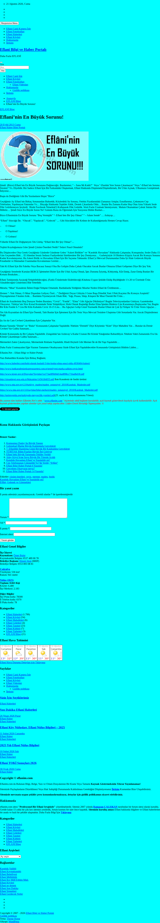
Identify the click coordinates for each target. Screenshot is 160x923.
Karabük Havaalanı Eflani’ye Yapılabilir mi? (28, 460)
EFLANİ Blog (7, 109)
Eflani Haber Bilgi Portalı (12, 127)
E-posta (4, 528)
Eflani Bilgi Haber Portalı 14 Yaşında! (25, 471)
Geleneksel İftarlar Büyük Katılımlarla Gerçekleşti (31, 446)
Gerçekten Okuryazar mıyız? (20, 468)
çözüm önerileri (17, 476)
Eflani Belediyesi (8, 874)
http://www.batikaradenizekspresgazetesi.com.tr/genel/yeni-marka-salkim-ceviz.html (41, 368)
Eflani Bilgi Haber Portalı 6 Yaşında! (24, 465)
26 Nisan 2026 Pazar (10, 716)
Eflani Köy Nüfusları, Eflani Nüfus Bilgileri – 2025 (32, 727)
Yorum (4, 517)
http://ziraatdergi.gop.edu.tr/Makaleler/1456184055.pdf (27, 379)
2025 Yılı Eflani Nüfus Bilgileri (19, 745)
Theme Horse (13, 918)
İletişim (9, 42)
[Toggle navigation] (1, 62)
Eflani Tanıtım (13, 625)
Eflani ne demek (8, 885)
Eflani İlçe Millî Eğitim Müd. (14, 880)
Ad (2, 522)
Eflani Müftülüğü (8, 877)
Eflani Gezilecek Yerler (11, 894)
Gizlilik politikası (20, 90)
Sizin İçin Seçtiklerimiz (14, 697)
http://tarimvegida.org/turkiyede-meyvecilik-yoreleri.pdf (27, 395)
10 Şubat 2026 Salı (9, 751)
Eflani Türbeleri (14, 631)
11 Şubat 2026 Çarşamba (12, 733)
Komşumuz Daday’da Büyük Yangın (24, 443)
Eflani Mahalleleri (15, 620)
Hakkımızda (12, 40)
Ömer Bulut (19, 555)
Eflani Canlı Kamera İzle (18, 28)
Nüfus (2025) (7, 580)
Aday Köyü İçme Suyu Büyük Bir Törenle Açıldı (30, 457)
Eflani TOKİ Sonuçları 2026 (18, 763)
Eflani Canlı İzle (14, 76)
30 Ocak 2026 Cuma (10, 769)
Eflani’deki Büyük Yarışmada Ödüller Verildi (28, 454)
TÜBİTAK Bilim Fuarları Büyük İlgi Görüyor (29, 451)
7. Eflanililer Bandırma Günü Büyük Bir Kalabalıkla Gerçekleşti (38, 448)
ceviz (28, 476)
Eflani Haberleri (14, 34)
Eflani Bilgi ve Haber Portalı (23, 49)
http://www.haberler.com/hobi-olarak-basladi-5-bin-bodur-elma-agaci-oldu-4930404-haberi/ (45, 363)
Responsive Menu (9, 23)
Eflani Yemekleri (8, 891)
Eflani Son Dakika (9, 888)
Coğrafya (5, 569)
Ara (2, 64)
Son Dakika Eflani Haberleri (18, 709)
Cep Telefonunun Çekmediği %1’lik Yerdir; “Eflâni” (32, 463)
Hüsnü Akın (25, 561)
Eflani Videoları (20, 84)
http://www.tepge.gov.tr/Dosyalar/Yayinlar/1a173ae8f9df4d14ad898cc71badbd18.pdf (42, 374)
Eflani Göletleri (13, 623)
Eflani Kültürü (13, 628)
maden (44, 476)
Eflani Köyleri (13, 37)
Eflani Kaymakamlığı (10, 871)
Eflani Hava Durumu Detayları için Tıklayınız (22, 662)
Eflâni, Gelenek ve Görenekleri (15, 482)
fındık (52, 476)
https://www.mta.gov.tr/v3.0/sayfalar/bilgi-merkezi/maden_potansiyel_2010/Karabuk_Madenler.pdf (49, 390)
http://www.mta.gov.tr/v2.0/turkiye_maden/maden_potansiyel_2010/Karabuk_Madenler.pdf (45, 384)
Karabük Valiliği (8, 868)
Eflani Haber (6, 718)
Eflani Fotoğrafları (15, 31)
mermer (36, 476)
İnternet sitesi (6, 534)
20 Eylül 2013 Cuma (10, 124)
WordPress (14, 921)
